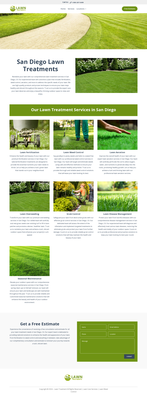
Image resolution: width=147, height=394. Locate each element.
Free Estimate (129, 9)
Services (71, 9)
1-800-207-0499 (78, 2)
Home (63, 9)
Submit (129, 356)
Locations (80, 9)
